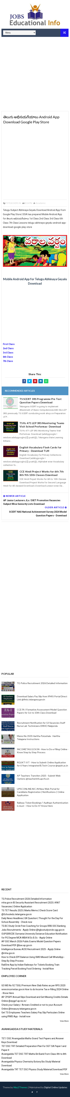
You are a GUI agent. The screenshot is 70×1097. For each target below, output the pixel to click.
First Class (9, 344)
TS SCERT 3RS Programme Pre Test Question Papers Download (41, 400)
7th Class (8, 361)
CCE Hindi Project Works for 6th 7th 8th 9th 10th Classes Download (42, 473)
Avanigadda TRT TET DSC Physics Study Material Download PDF (34, 1069)
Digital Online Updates (55, 1087)
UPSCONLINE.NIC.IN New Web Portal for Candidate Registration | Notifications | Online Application (40, 792)
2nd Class (8, 348)
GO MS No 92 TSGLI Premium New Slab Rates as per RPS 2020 (33, 985)
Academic (41, 203)
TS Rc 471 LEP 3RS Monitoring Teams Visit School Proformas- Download (42, 425)
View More (64, 1021)
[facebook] (36, 1092)
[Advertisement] (35, 74)
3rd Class (8, 352)
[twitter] (32, 1092)
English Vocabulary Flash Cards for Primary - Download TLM (41, 449)
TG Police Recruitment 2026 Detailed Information (42, 683)
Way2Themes (20, 1087)
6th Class (8, 357)
